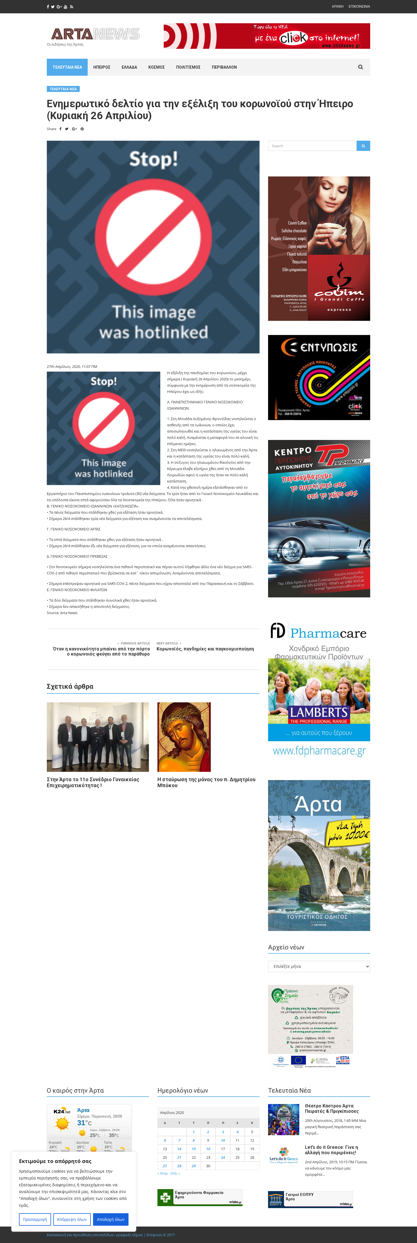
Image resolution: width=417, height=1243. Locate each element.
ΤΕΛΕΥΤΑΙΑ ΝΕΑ (67, 67)
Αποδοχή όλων (111, 1219)
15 (194, 1148)
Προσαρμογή (35, 1219)
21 (179, 1157)
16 (208, 1148)
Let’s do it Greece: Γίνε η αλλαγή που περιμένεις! (331, 1150)
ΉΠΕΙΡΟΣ (101, 67)
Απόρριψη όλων (72, 1219)
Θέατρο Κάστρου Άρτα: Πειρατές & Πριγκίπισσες (332, 1108)
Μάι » (175, 1173)
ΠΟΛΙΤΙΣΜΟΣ (188, 67)
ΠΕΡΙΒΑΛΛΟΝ (224, 67)
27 (165, 1165)
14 (179, 1148)
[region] (73, 1192)
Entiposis (154, 1234)
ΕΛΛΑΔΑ (129, 67)
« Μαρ (162, 1173)
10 (223, 1140)
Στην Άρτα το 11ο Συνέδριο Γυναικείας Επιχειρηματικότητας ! (93, 782)
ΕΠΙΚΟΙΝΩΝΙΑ (359, 6)
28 (179, 1165)
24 (223, 1157)
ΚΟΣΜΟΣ (156, 67)
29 (194, 1165)
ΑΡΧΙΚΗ (338, 6)
